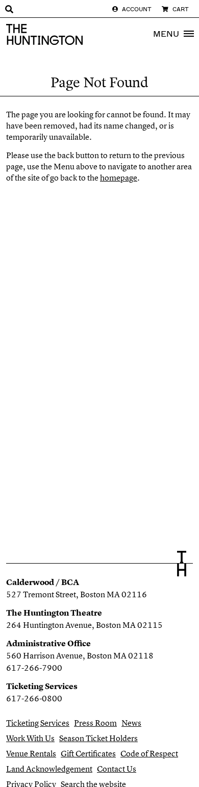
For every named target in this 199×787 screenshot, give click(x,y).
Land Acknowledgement (49, 768)
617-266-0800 (34, 698)
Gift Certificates (88, 753)
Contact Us (116, 768)
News (131, 722)
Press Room (95, 722)
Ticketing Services (37, 722)
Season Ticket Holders (98, 738)
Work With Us (30, 738)
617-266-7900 (34, 667)
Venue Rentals (31, 753)
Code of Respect (149, 753)
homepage (118, 177)
